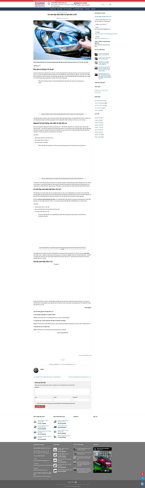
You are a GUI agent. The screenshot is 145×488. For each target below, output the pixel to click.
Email (55, 397)
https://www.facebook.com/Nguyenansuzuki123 (106, 33)
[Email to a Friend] (63, 360)
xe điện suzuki (97, 92)
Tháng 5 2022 (98, 120)
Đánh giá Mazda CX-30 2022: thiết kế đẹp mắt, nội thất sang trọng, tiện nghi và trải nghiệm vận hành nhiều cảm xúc (104, 76)
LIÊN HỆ (93, 9)
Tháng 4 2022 (98, 122)
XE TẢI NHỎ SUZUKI (78, 9)
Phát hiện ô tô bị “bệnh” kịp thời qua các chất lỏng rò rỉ (48, 377)
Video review (98, 110)
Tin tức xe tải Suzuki (99, 108)
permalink (73, 364)
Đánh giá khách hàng (99, 100)
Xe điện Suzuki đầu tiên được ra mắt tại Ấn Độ (103, 54)
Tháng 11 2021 (98, 127)
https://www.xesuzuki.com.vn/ (102, 38)
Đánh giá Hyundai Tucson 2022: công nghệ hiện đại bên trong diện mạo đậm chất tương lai (104, 68)
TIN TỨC (87, 9)
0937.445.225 (41, 455)
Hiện (39, 65)
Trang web (75, 397)
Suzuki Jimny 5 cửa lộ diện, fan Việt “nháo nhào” (104, 58)
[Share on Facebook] (61, 360)
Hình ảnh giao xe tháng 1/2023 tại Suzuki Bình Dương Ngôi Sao (103, 63)
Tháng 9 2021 (98, 132)
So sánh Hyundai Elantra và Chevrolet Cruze (79, 377)
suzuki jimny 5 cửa (104, 90)
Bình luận (37, 387)
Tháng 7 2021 (98, 137)
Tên (36, 397)
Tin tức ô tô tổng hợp (62, 12)
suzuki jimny (97, 90)
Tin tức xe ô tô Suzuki (100, 105)
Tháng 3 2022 (98, 125)
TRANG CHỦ (53, 9)
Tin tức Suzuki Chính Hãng (85, 355)
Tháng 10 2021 (98, 129)
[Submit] (110, 4)
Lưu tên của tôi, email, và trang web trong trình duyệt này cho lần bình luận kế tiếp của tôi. (56, 403)
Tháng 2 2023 (98, 117)
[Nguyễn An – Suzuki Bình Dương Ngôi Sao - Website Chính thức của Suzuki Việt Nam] (39, 4)
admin (67, 18)
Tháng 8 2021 (98, 134)
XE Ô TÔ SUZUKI (68, 9)
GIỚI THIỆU (59, 9)
